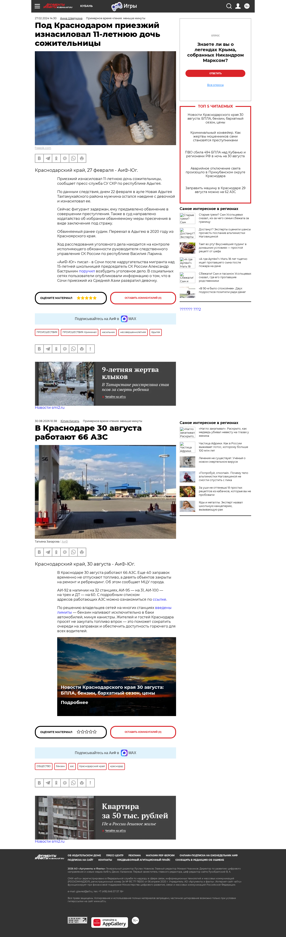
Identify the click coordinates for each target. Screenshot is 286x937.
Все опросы (215, 85)
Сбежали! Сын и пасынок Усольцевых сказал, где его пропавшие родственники (225, 277)
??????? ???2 (190, 309)
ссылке (159, 599)
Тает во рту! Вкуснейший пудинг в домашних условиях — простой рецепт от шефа (222, 247)
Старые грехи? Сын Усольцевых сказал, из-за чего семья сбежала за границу (224, 218)
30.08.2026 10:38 (46, 421)
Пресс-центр (114, 855)
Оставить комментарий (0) (143, 298)
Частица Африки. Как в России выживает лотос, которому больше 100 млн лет (223, 447)
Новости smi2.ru (50, 407)
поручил (87, 271)
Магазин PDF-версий (160, 855)
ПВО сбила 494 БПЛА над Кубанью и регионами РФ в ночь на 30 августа (215, 154)
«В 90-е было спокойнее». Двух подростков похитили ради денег (222, 290)
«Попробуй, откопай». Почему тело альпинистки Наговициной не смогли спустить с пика (223, 476)
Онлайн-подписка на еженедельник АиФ (209, 855)
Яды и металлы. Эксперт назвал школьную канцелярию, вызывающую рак (221, 506)
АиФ (65, 541)
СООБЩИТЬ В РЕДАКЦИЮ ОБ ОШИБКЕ (199, 860)
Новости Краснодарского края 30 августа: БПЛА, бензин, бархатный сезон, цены (215, 118)
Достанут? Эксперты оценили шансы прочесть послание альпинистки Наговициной (225, 233)
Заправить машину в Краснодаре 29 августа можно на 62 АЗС (215, 190)
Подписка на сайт (80, 860)
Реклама (134, 855)
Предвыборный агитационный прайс (143, 860)
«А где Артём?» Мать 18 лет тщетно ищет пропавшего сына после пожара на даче (223, 262)
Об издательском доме (84, 855)
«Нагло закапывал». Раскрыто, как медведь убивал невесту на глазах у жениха (224, 432)
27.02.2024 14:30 (46, 18)
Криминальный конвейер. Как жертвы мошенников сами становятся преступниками (215, 136)
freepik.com (43, 148)
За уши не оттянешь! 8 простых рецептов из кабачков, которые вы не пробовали (225, 491)
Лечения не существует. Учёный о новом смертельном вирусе (222, 459)
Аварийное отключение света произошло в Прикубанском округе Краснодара (215, 172)
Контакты (105, 860)
